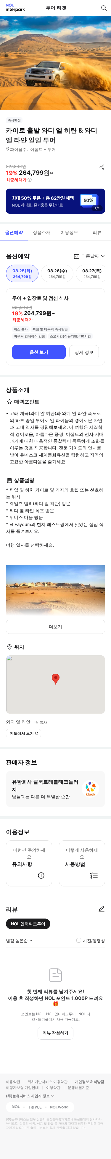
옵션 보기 (39, 352)
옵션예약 (14, 232)
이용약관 (13, 1081)
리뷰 (97, 232)
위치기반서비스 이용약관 (47, 1081)
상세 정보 (84, 352)
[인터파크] (13, 8)
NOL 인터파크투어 (28, 923)
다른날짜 (90, 256)
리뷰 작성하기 (55, 1032)
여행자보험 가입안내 (22, 1087)
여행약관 (53, 1087)
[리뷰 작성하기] (101, 909)
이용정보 (69, 232)
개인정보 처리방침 (89, 1081)
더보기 (55, 626)
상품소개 (42, 232)
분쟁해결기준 (78, 1087)
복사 (43, 722)
